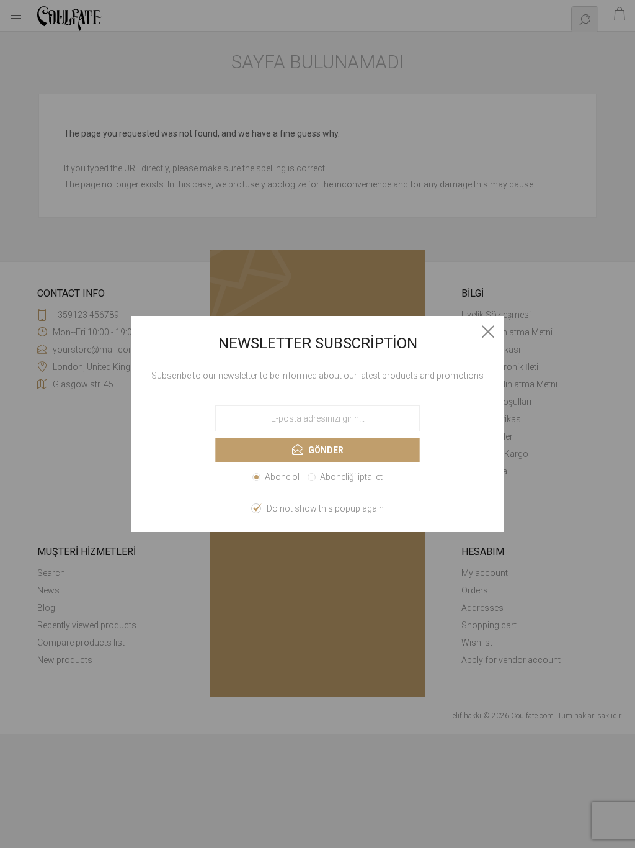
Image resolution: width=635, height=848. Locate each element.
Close (488, 331)
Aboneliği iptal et (351, 477)
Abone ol (282, 477)
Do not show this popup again (325, 508)
